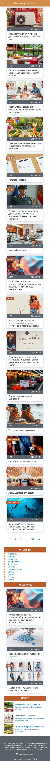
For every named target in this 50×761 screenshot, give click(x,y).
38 (32, 539)
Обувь (11, 571)
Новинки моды (15, 569)
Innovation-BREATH (30, 759)
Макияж (11, 566)
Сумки (11, 579)
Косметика (13, 564)
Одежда (11, 574)
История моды (15, 561)
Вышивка (12, 558)
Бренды (11, 556)
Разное (11, 577)
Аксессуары (13, 553)
